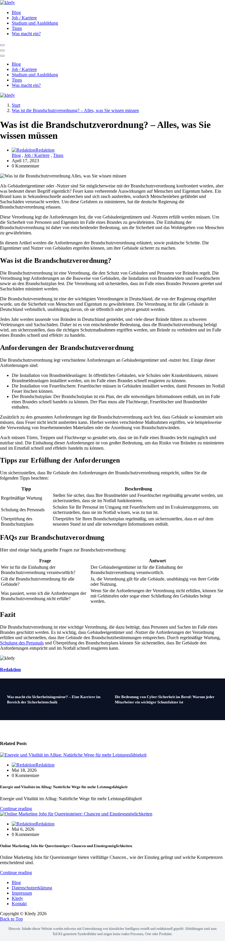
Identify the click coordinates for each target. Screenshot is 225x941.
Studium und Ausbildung (35, 23)
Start (16, 105)
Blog (16, 12)
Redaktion (44, 150)
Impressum (22, 893)
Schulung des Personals (22, 642)
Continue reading (16, 808)
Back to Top (11, 918)
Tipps (17, 28)
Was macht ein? (26, 33)
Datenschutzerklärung (32, 887)
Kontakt (19, 903)
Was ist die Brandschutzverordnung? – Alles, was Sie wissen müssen (75, 110)
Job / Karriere (24, 17)
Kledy (17, 898)
